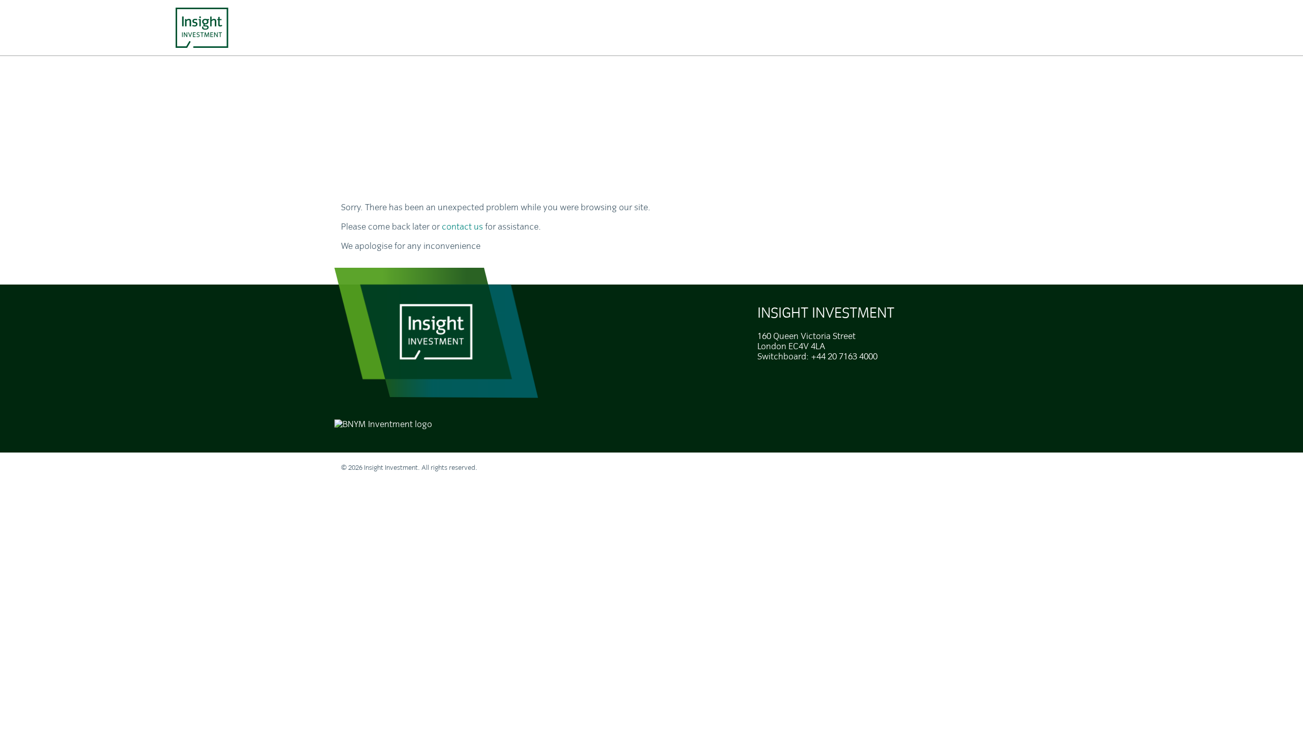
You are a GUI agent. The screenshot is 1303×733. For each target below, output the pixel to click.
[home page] (202, 28)
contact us (462, 227)
